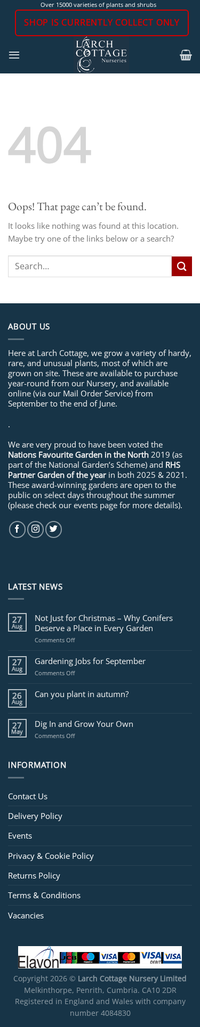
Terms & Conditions (44, 895)
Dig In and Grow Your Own (84, 723)
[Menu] (14, 55)
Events (20, 835)
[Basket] (186, 55)
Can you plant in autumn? (82, 694)
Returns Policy (34, 875)
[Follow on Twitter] (53, 529)
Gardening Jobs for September (90, 661)
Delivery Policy (35, 815)
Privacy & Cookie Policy (51, 855)
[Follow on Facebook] (17, 529)
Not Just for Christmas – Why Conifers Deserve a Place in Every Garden (104, 622)
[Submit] (182, 266)
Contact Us (27, 796)
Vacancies (26, 915)
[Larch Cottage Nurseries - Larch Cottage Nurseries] (101, 54)
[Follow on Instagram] (35, 529)
